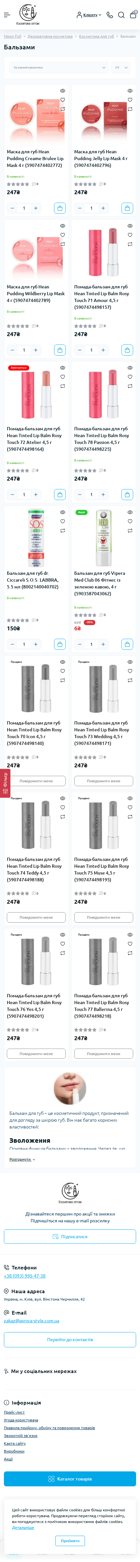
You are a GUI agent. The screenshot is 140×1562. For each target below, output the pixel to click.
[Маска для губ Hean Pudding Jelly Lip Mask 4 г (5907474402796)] (103, 116)
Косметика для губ (96, 36)
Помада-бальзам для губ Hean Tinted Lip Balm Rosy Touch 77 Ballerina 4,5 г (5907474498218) (101, 1006)
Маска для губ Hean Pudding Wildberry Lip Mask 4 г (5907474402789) (36, 293)
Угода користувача (21, 1420)
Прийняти (70, 1541)
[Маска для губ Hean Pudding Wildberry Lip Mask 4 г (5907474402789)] (36, 251)
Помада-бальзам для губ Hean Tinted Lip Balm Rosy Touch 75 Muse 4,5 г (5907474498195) (101, 869)
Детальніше (23, 1527)
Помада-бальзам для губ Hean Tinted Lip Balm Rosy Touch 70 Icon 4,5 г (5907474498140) (34, 733)
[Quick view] (62, 90)
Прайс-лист (14, 1412)
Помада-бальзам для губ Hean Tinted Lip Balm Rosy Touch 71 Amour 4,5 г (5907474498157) (101, 297)
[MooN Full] (70, 1193)
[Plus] (36, 208)
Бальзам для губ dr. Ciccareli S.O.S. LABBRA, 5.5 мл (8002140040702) (33, 580)
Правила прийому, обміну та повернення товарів (49, 1428)
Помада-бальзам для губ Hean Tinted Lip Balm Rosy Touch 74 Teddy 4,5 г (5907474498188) (34, 869)
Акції (8, 1459)
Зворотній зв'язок (20, 1435)
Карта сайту (15, 1443)
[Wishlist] (62, 99)
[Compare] (62, 108)
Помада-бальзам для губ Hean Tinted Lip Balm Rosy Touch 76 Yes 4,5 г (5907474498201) (34, 1006)
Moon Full (12, 36)
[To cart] (60, 208)
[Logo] (28, 15)
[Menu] (7, 15)
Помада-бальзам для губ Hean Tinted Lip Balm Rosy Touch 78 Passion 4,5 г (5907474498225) (101, 439)
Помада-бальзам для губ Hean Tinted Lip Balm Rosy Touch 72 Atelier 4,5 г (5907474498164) (34, 439)
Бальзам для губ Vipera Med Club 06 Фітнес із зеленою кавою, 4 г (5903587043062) (99, 583)
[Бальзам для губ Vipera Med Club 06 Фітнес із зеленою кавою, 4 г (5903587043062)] (103, 538)
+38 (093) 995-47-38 (25, 1276)
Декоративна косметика (50, 36)
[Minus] (12, 208)
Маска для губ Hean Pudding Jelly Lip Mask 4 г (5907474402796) (101, 158)
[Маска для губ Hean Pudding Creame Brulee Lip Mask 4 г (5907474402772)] (36, 116)
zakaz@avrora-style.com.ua (31, 1320)
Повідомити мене (36, 781)
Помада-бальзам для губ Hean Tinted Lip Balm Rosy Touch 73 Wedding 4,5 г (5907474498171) (101, 733)
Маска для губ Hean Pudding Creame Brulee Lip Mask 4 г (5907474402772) (35, 158)
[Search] (121, 15)
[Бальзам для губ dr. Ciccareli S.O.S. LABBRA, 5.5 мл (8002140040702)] (36, 538)
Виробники (14, 1451)
